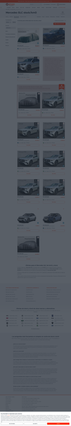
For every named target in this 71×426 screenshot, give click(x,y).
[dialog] (35, 419)
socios (9, 415)
